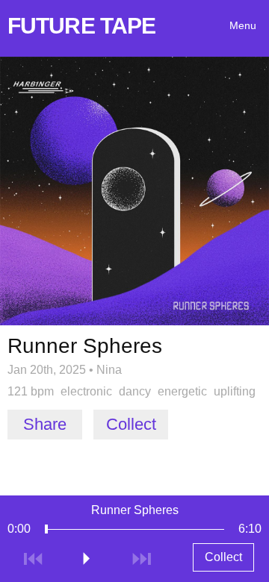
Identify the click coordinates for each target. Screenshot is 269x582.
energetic (182, 391)
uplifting (235, 391)
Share (45, 424)
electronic (86, 391)
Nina (109, 369)
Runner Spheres (135, 510)
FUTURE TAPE (81, 25)
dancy (135, 391)
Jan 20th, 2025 (46, 369)
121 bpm (30, 391)
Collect (131, 424)
